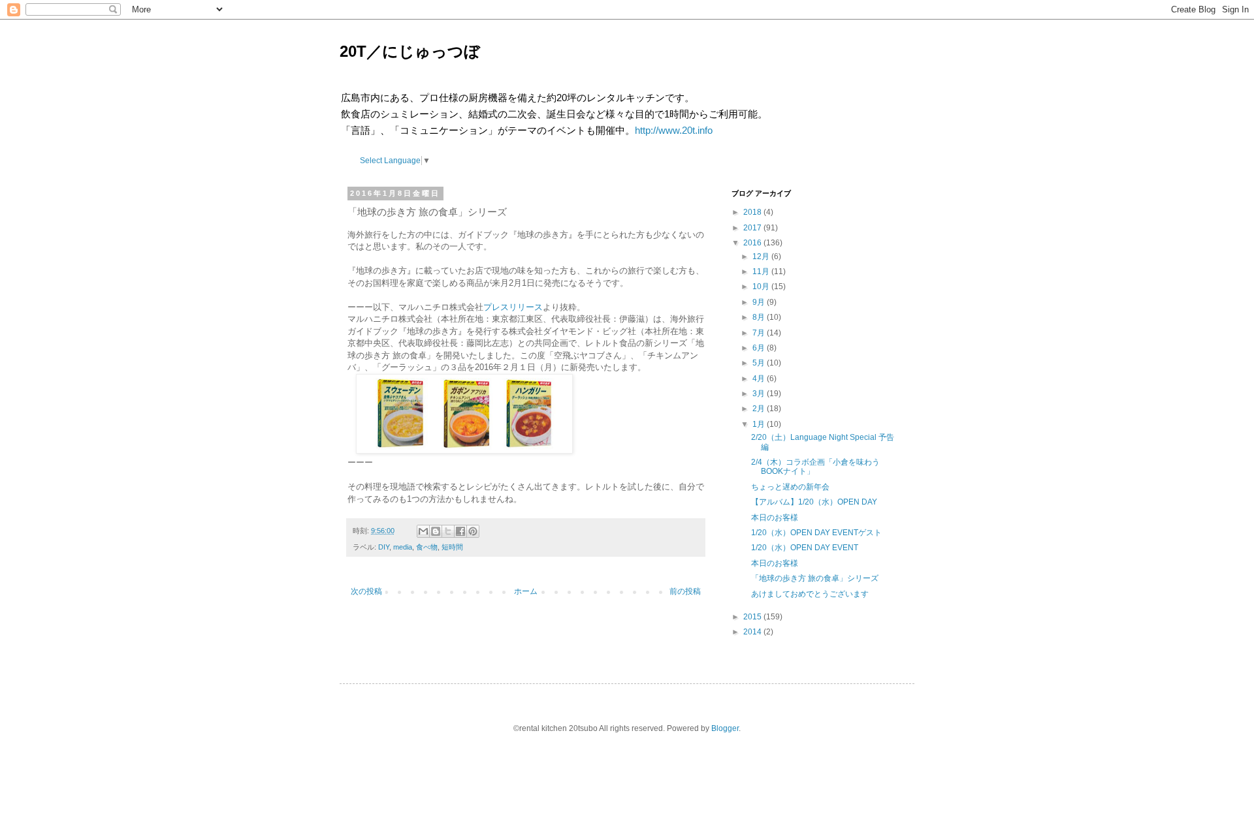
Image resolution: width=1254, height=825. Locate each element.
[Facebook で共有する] (460, 531)
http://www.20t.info (674, 130)
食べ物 (427, 547)
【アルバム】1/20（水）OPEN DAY (814, 501)
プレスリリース (513, 307)
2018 (752, 212)
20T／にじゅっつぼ (410, 51)
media (402, 547)
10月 (760, 286)
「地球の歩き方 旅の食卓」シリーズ (814, 578)
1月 (758, 424)
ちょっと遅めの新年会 (790, 486)
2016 (752, 242)
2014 (752, 631)
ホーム (526, 591)
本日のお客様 (774, 517)
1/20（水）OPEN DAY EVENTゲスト (816, 532)
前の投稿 (685, 591)
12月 (760, 256)
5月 (758, 362)
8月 (758, 317)
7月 (758, 332)
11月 (760, 271)
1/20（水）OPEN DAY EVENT (804, 547)
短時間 (452, 547)
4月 (758, 378)
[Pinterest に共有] (472, 531)
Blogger (725, 728)
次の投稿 (366, 591)
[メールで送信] (423, 531)
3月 (758, 393)
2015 (752, 616)
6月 (758, 347)
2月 (758, 408)
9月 (758, 302)
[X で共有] (448, 531)
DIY (383, 547)
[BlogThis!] (435, 531)
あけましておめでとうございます (810, 594)
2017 (752, 227)
